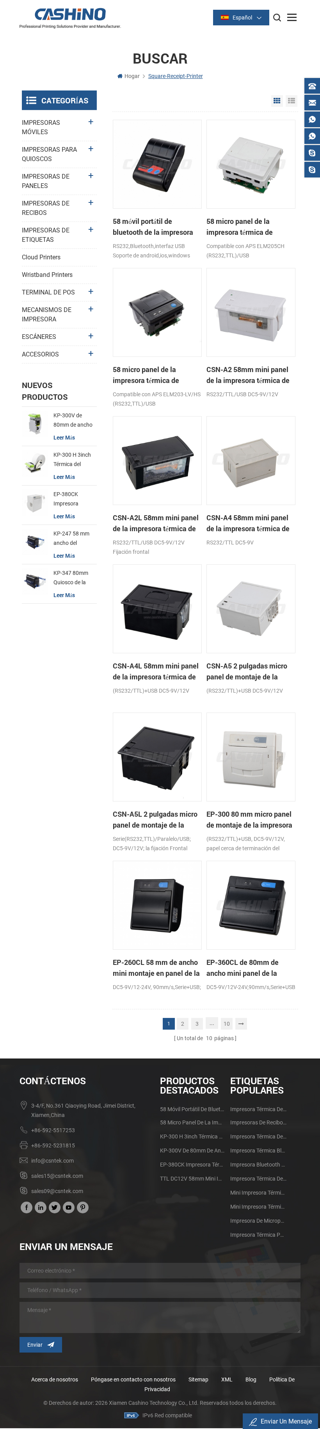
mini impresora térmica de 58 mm (258, 1207)
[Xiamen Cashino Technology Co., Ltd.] (70, 18)
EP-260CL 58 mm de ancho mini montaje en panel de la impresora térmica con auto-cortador (157, 968)
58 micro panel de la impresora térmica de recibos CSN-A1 (239, 227)
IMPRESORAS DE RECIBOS (45, 208)
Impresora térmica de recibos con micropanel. (258, 1178)
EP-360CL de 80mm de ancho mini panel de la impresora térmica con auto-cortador (250, 968)
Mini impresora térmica (258, 1193)
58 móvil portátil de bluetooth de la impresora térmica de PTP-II (153, 227)
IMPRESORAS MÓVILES (41, 127)
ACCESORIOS (40, 354)
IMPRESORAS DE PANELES (45, 181)
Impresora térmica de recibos (258, 1109)
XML (227, 1379)
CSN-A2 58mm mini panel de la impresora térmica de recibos (248, 375)
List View (291, 101)
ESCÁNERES (39, 336)
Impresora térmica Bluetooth (258, 1150)
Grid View (277, 101)
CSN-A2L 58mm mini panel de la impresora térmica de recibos (156, 523)
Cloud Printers (41, 257)
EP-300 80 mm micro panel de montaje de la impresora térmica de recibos (249, 819)
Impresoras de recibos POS (258, 1122)
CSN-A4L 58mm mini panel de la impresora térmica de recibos (156, 671)
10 (227, 1024)
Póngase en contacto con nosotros (133, 1379)
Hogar (132, 76)
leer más (64, 437)
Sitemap (198, 1379)
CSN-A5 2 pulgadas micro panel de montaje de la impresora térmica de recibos (246, 671)
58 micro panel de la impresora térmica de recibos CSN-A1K (146, 375)
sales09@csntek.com (57, 1191)
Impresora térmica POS (258, 1235)
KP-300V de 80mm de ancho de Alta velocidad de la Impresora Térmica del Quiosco (73, 420)
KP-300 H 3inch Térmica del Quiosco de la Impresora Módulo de (72, 460)
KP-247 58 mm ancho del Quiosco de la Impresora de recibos (71, 539)
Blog (250, 1379)
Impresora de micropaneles (258, 1221)
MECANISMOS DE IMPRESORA (46, 314)
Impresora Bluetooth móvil (258, 1164)
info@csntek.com (52, 1161)
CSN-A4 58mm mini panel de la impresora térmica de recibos (248, 523)
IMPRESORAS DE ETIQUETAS (45, 235)
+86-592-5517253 (53, 1130)
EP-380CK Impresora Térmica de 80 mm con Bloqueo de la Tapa (73, 499)
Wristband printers (47, 274)
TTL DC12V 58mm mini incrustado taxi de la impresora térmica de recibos (192, 1178)
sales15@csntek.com (57, 1176)
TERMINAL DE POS (48, 292)
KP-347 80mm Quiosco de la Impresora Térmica (70, 578)
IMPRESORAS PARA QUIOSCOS (49, 154)
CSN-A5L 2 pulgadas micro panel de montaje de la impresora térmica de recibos (155, 819)
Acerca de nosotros (54, 1379)
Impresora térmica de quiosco (258, 1136)
